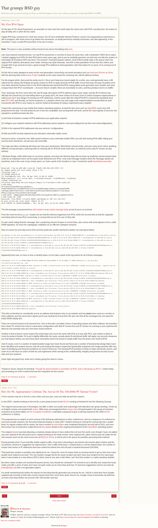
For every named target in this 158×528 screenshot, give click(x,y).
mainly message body (58, 210)
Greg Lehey (72, 409)
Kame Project (32, 75)
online (35, 409)
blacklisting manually (102, 161)
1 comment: (32, 377)
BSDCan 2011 (46, 437)
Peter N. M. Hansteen (21, 509)
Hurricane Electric (97, 73)
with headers (38, 210)
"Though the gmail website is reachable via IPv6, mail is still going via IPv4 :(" (68, 369)
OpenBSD (92, 108)
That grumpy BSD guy (20, 8)
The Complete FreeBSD (39, 412)
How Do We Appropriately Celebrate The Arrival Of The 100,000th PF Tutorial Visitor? (49, 391)
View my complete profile (10, 520)
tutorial (15, 432)
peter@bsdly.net (8, 468)
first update (46, 427)
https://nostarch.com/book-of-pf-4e (93, 515)
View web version (59, 501)
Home (59, 496)
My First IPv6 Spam (12, 24)
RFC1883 (10, 100)
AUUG (107, 412)
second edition (57, 424)
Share (5, 381)
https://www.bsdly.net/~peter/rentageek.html (77, 517)
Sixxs (110, 73)
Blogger (64, 526)
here (70, 49)
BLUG (66, 402)
